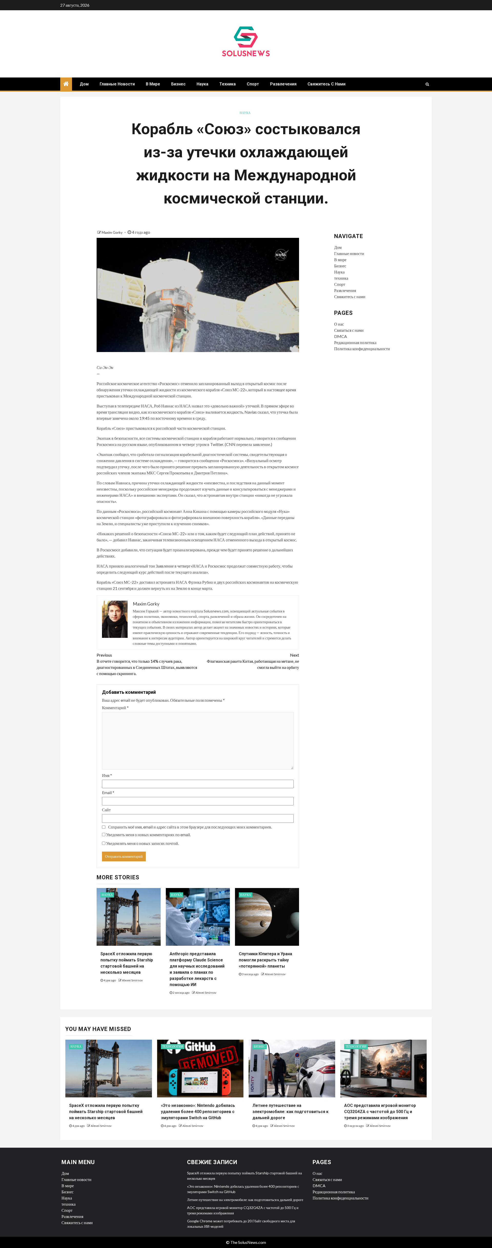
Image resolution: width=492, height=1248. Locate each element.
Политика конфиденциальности (362, 348)
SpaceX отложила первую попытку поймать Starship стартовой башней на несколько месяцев (105, 1111)
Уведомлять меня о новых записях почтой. (142, 843)
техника (227, 84)
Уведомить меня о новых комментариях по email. (148, 834)
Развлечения (283, 84)
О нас (339, 323)
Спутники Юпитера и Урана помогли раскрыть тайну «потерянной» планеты (265, 960)
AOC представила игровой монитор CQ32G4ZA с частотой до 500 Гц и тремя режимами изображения (380, 1111)
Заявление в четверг (173, 565)
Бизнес (178, 84)
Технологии (172, 1046)
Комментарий (115, 707)
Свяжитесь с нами (326, 84)
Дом (84, 84)
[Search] (427, 84)
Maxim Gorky (112, 232)
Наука (202, 84)
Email (108, 792)
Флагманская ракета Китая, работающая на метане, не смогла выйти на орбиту (253, 661)
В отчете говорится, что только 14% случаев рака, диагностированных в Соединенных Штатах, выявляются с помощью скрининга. (147, 664)
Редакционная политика (355, 342)
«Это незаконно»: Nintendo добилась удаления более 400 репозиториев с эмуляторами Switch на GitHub (198, 1111)
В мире (153, 84)
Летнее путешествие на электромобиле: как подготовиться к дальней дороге (290, 1111)
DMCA (340, 336)
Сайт (106, 809)
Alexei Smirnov (132, 980)
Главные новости (117, 84)
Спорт (253, 84)
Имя (107, 775)
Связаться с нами (349, 330)
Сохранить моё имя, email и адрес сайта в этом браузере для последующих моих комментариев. (190, 826)
